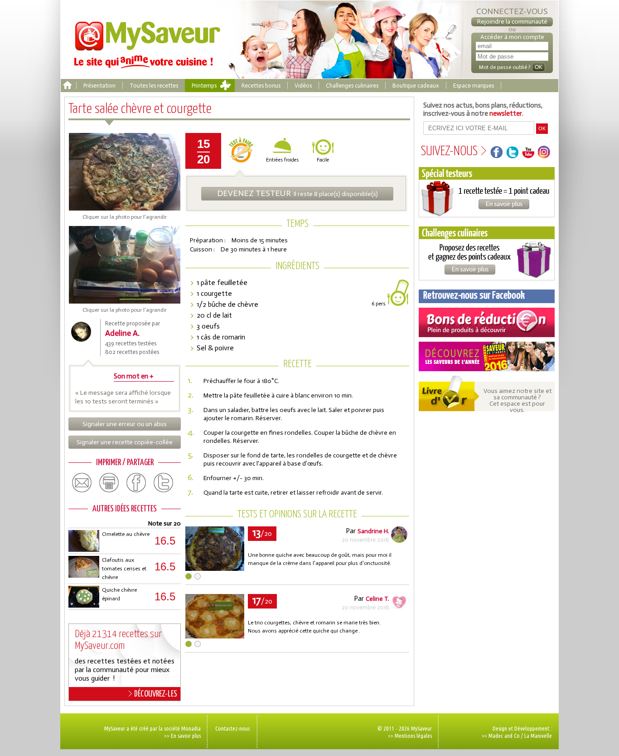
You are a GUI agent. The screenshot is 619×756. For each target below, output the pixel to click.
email (82, 483)
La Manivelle (538, 735)
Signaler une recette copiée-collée (125, 442)
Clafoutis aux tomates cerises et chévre (124, 568)
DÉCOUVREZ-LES (155, 694)
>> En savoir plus (182, 735)
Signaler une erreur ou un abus (124, 424)
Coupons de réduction (487, 322)
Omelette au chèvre (126, 534)
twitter (164, 483)
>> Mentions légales (410, 735)
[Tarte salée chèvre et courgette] (214, 568)
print (109, 483)
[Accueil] (67, 85)
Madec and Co (504, 735)
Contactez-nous (232, 728)
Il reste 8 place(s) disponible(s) (297, 193)
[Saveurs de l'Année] (487, 356)
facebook (136, 483)
